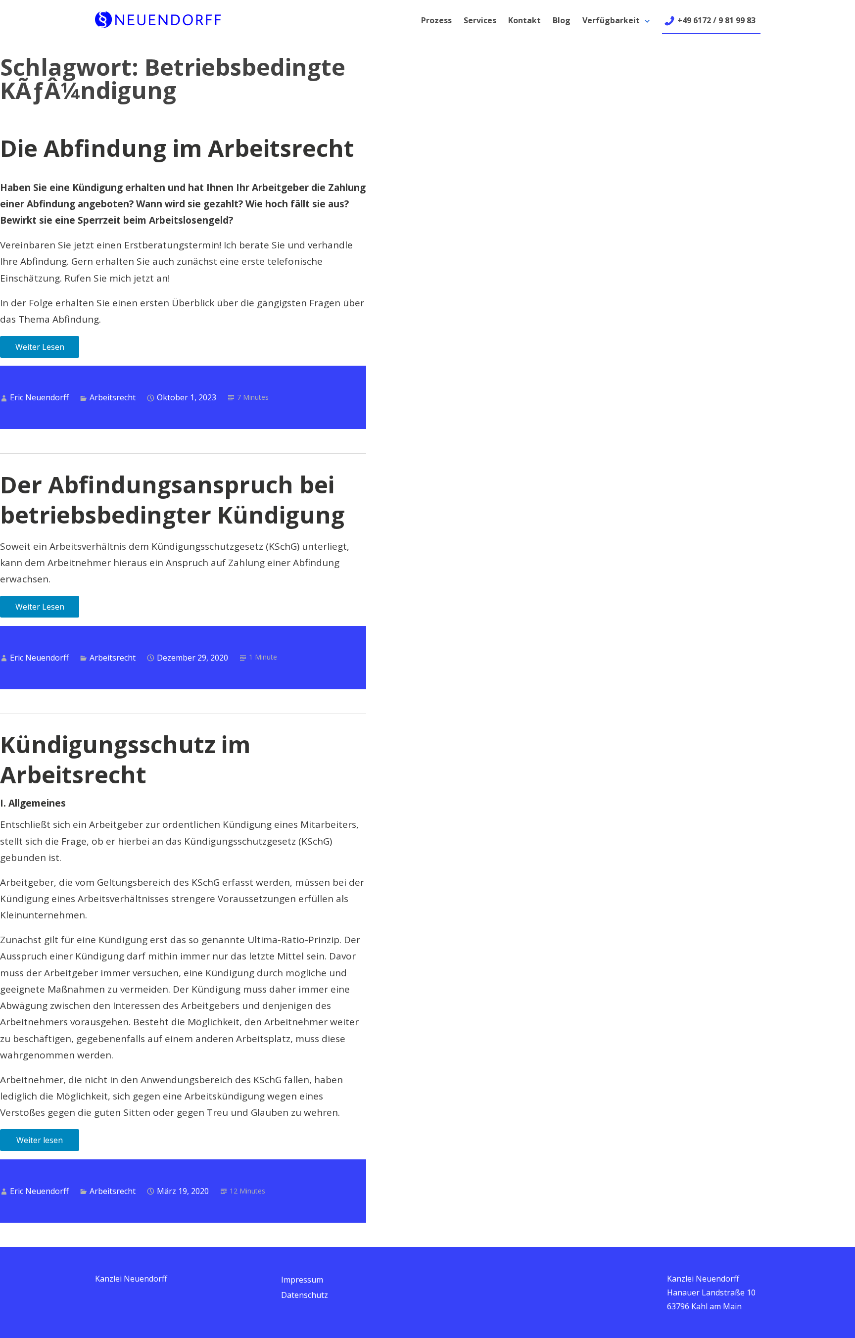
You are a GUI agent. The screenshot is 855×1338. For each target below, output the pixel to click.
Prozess (436, 20)
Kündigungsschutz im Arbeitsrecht (125, 759)
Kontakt (524, 20)
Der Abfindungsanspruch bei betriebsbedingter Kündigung (172, 499)
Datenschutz (304, 1295)
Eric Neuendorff (39, 397)
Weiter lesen (39, 1140)
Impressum (302, 1279)
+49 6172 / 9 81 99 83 (716, 20)
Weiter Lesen (39, 346)
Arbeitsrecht (113, 397)
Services (480, 20)
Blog (561, 20)
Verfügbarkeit (611, 20)
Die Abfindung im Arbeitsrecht (177, 148)
